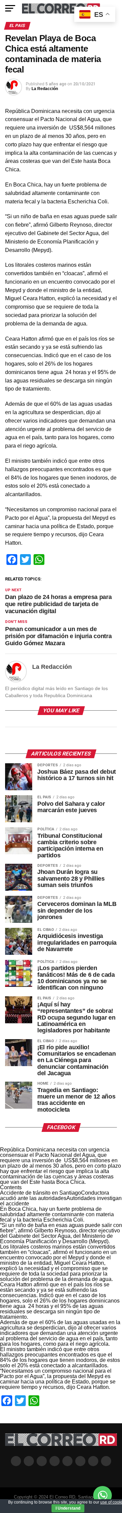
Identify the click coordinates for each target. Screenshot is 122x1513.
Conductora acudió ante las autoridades (54, 1195)
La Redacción (45, 88)
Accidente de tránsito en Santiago (40, 1193)
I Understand (68, 1508)
